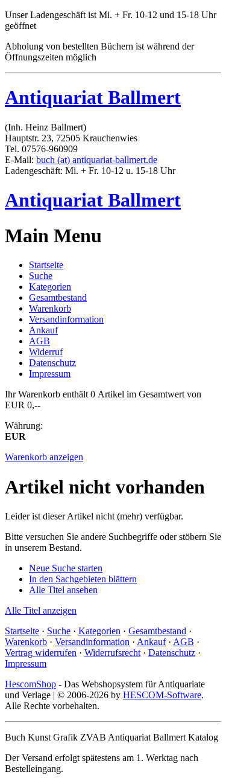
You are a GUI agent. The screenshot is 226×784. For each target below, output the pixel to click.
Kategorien (50, 286)
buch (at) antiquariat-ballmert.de (96, 160)
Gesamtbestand (58, 297)
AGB (39, 341)
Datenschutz (52, 363)
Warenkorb (50, 308)
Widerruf (46, 352)
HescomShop (30, 684)
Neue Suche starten (65, 568)
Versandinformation (66, 319)
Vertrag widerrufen (41, 652)
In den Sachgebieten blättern (83, 579)
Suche (40, 276)
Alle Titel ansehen (63, 590)
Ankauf (43, 330)
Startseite (46, 265)
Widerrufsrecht (112, 652)
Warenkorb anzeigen (44, 457)
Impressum (50, 373)
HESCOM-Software (162, 695)
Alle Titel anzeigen (41, 610)
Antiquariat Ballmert (93, 97)
